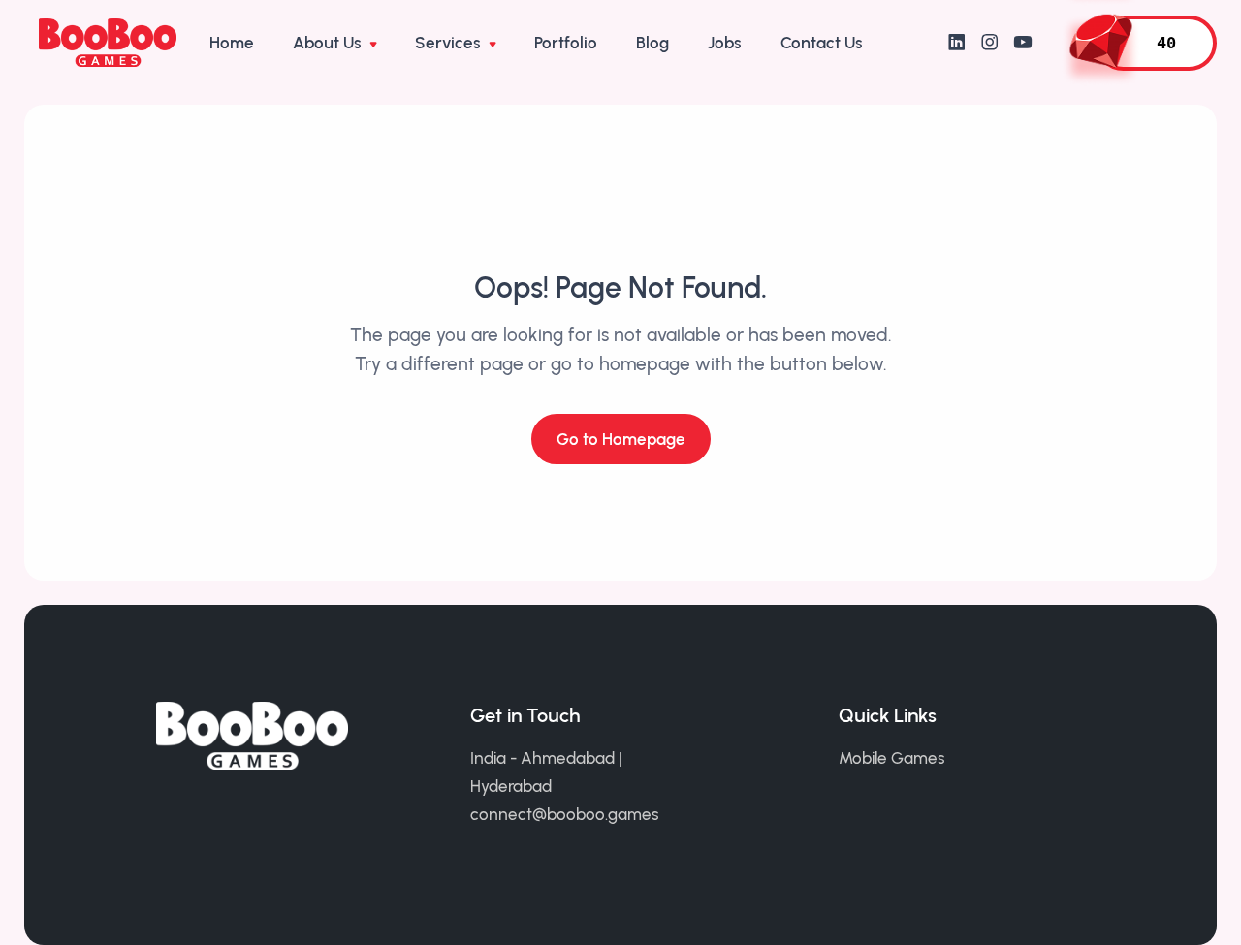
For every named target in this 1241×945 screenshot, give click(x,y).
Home (231, 42)
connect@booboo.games (564, 814)
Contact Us (821, 42)
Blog (652, 42)
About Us (329, 42)
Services (450, 42)
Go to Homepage (621, 439)
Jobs (725, 42)
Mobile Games (892, 758)
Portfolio (565, 42)
